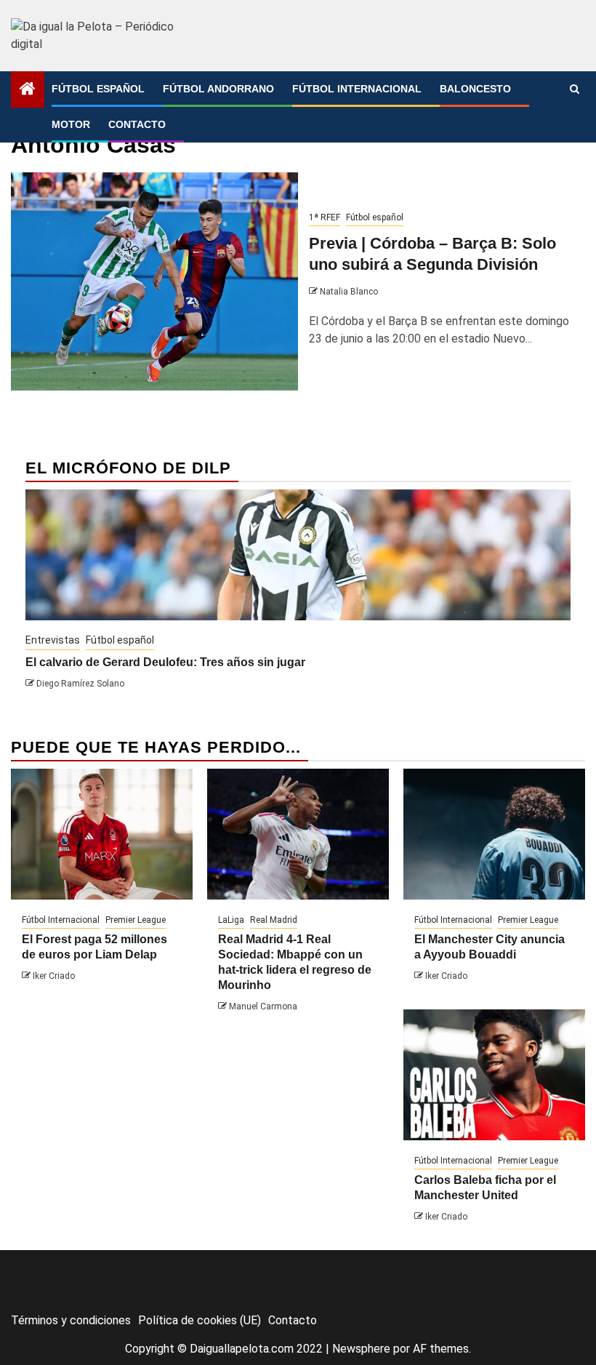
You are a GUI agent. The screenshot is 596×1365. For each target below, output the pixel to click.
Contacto (137, 124)
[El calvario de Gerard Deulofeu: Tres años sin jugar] (298, 554)
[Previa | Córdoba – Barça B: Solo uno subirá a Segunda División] (154, 281)
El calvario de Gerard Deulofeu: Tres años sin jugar (165, 662)
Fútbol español (98, 89)
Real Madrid (273, 920)
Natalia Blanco (349, 292)
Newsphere (361, 1349)
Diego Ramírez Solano (80, 684)
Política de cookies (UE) (199, 1320)
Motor (71, 124)
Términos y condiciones (71, 1320)
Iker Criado (54, 976)
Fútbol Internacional (357, 89)
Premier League (135, 920)
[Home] (28, 90)
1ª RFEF (324, 217)
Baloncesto (475, 89)
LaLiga (231, 920)
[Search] (574, 89)
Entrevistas (52, 640)
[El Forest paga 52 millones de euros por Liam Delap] (102, 834)
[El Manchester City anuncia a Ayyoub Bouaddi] (494, 834)
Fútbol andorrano (218, 89)
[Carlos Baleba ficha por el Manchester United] (494, 1074)
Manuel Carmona (263, 1006)
